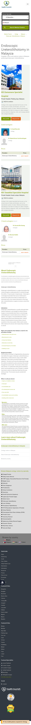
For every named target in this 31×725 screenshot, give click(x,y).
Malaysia (23, 34)
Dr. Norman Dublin (13, 235)
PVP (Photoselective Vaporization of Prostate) (13, 507)
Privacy (3, 573)
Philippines (8, 542)
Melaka (3, 626)
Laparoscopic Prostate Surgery (10, 496)
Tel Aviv (3, 640)
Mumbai (3, 628)
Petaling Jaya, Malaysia (17, 99)
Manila (2, 616)
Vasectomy (5, 492)
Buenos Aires (4, 596)
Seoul (2, 637)
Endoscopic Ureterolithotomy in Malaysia (15, 36)
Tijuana (3, 642)
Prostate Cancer (6, 514)
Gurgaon (3, 603)
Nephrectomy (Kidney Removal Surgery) (12, 521)
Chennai (3, 598)
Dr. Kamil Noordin (15, 129)
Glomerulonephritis (7, 519)
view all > (15, 221)
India (16, 542)
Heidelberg (3, 644)
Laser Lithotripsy (6, 503)
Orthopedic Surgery (7, 674)
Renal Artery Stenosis (8, 525)
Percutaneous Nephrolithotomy (10, 505)
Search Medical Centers (17, 27)
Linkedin (5, 684)
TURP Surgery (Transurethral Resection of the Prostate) (16, 478)
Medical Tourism (8, 34)
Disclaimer (3, 577)
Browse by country (6, 458)
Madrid (3, 614)
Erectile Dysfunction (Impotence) (10, 494)
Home (2, 554)
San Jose (3, 635)
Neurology (5, 672)
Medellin (3, 619)
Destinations (4, 566)
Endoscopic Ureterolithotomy (9, 501)
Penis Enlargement (7, 485)
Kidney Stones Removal (8, 476)
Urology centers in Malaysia (8, 450)
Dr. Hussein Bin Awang (19, 225)
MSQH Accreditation (8, 101)
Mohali (2, 647)
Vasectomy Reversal (7, 516)
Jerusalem (3, 607)
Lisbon (2, 653)
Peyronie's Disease (7, 523)
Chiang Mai (4, 600)
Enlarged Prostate (7, 474)
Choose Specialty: (6, 14)
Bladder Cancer (6, 481)
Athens (2, 649)
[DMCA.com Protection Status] (10, 708)
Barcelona (3, 593)
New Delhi (3, 630)
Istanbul (3, 605)
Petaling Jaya (4, 633)
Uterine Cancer (6, 499)
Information (4, 568)
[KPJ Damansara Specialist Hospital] (11, 77)
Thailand (23, 542)
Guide (2, 559)
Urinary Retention (7, 510)
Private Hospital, (6, 99)
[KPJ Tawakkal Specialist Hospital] (11, 177)
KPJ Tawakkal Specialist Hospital (14, 192)
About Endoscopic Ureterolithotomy (10, 454)
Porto (2, 651)
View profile (6, 118)
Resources (3, 570)
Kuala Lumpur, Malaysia (17, 195)
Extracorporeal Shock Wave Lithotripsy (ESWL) (14, 512)
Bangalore (3, 589)
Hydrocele (5, 483)
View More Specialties (6, 677)
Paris (2, 656)
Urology (16, 34)
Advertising (4, 556)
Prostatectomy (6, 487)
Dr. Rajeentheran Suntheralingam (17, 138)
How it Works (4, 561)
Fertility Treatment (7, 670)
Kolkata (3, 610)
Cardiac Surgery (6, 665)
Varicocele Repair (7, 528)
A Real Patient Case (5, 563)
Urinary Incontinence (7, 490)
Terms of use (4, 575)
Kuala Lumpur (4, 612)
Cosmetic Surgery (7, 667)
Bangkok (3, 591)
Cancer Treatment (7, 663)
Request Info (15, 118)
